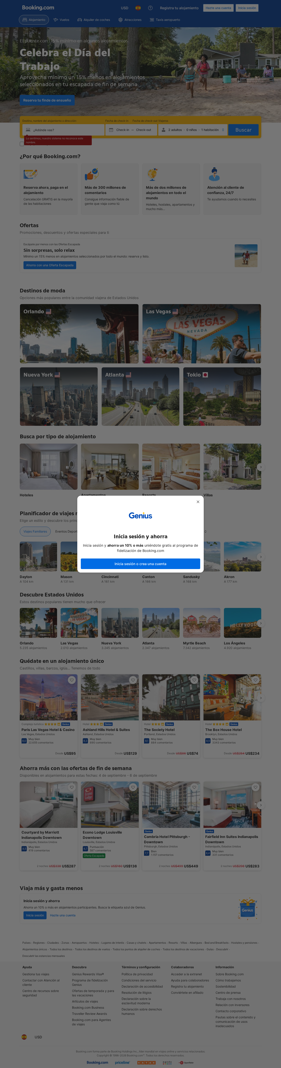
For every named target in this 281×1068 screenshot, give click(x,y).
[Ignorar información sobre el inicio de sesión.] (198, 502)
